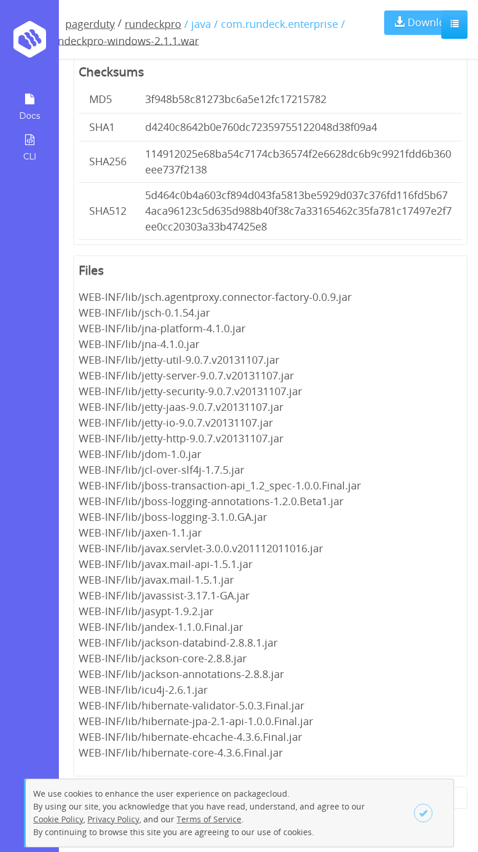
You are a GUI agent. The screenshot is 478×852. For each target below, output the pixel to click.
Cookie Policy (58, 819)
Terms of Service (209, 819)
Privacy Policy (113, 819)
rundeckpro (153, 24)
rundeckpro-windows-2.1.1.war (123, 40)
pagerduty (90, 24)
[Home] (29, 43)
